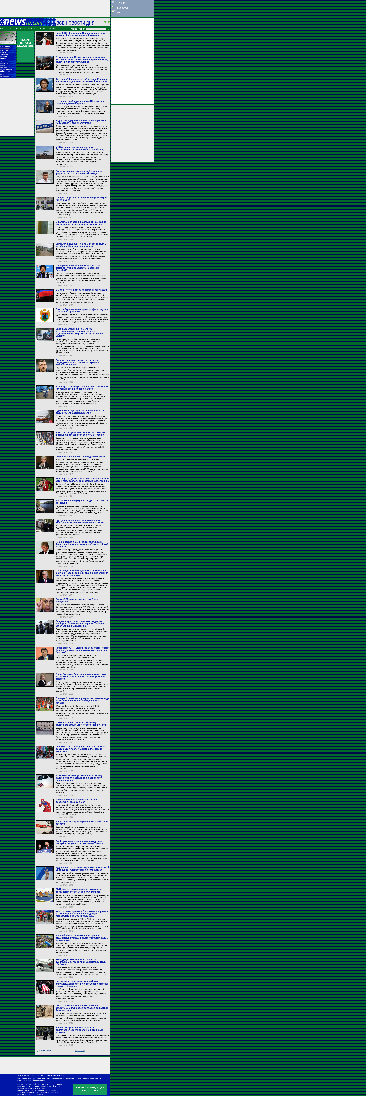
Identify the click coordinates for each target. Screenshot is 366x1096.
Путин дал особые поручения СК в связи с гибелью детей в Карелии (80, 102)
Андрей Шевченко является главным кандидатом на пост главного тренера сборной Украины (77, 362)
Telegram (43, 1088)
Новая (26, 1090)
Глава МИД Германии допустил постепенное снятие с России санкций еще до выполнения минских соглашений (82, 572)
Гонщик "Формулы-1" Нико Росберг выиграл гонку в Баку (81, 198)
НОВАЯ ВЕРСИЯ (25, 42)
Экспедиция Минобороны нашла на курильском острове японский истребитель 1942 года (81, 961)
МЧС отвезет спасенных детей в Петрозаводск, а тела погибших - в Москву (80, 148)
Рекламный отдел (52, 1086)
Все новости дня (75, 23)
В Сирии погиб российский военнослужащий (82, 290)
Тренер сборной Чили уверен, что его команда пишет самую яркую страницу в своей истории (82, 700)
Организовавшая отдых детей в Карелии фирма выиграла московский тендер (79, 172)
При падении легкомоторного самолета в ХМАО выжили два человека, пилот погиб (80, 521)
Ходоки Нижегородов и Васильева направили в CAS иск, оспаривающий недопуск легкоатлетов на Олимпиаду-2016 (82, 913)
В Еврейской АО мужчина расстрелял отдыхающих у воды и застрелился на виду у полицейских (82, 937)
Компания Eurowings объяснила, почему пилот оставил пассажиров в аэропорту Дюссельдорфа (79, 777)
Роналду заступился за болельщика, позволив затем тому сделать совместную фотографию (82, 479)
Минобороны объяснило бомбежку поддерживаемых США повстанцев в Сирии (81, 723)
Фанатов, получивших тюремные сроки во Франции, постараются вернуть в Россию (80, 433)
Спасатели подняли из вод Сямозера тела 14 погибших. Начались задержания (81, 245)
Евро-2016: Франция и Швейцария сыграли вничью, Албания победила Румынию (80, 34)
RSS (37, 1088)
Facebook (122, 7)
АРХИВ (74, 29)
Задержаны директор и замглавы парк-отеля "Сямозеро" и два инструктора (81, 121)
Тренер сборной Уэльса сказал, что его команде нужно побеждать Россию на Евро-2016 (78, 267)
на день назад (45, 1051)
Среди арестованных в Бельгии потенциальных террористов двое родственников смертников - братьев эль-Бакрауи (80, 332)
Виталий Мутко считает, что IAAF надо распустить (77, 600)
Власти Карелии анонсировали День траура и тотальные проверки (82, 310)
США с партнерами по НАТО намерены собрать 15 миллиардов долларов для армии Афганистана (82, 1007)
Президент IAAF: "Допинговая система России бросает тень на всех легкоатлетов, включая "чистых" (82, 650)
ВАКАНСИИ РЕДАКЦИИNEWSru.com (90, 1089)
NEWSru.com (5, 29)
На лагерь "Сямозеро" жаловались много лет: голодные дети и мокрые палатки (82, 387)
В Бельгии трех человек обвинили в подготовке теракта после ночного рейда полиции (79, 1029)
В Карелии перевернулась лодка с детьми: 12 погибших (82, 501)
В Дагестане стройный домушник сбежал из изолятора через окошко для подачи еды (81, 223)
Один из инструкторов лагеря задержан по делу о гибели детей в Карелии (80, 411)
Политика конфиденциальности (30, 1094)
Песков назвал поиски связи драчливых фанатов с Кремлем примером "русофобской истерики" (82, 544)
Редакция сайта (37, 1086)
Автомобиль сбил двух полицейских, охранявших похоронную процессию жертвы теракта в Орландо (82, 983)
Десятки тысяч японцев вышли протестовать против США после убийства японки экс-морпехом (82, 748)
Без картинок (50, 1090)
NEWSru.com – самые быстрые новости (33, 1092)
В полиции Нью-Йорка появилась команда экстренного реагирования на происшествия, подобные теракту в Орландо (82, 59)
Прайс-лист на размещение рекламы (47, 1084)
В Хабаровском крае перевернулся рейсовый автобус (82, 822)
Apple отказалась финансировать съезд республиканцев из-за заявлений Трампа (79, 842)
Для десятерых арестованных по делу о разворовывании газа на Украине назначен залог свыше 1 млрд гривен (80, 623)
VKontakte (123, 12)
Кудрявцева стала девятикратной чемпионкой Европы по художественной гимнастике (82, 868)
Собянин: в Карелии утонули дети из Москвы (82, 456)
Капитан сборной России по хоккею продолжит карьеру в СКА (76, 800)
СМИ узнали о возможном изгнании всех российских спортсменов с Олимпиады (79, 890)
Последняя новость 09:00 (55, 1075)
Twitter (121, 2)
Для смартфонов (37, 1090)
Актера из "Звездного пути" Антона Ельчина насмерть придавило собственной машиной (81, 80)
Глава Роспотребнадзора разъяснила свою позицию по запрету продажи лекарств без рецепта (81, 676)
